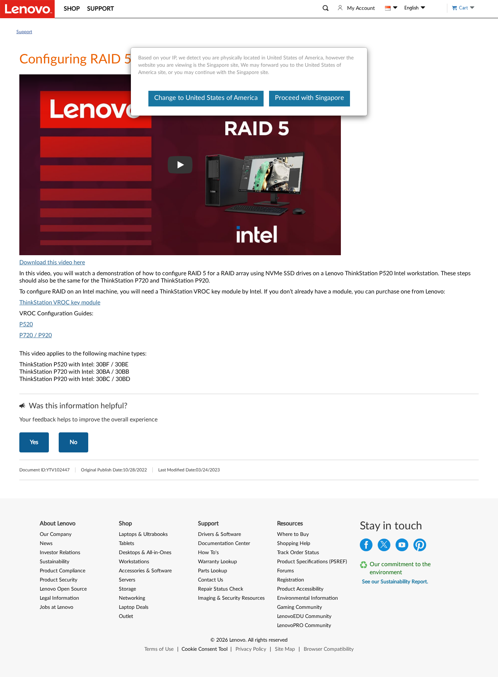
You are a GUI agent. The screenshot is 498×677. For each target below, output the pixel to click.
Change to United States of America (206, 98)
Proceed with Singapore (309, 98)
